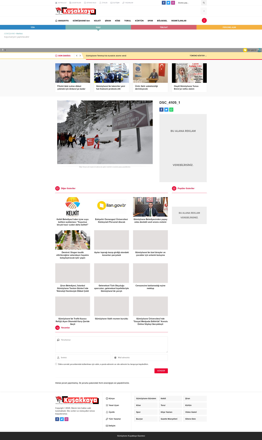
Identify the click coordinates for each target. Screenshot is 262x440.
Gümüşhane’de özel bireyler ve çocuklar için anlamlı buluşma (150, 253)
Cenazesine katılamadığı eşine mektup (150, 287)
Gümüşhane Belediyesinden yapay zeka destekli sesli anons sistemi (150, 220)
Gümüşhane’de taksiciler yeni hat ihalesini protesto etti (110, 87)
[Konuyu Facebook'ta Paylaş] (161, 110)
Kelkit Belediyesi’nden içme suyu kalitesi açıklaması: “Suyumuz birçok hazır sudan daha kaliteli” (73, 222)
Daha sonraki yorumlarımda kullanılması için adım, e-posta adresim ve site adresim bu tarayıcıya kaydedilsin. (103, 364)
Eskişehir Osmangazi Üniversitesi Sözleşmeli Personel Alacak (111, 220)
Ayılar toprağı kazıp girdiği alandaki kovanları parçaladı (111, 253)
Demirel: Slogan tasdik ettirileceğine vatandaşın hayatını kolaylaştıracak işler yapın (72, 255)
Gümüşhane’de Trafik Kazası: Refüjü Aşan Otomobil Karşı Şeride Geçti (73, 321)
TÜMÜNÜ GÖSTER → (198, 56)
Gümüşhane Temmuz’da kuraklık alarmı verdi (106, 55)
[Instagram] (173, 3)
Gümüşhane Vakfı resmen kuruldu (111, 318)
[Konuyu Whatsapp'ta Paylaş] (171, 110)
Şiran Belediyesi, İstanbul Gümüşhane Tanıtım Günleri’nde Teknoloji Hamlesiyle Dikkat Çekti (72, 288)
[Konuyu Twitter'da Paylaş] (166, 110)
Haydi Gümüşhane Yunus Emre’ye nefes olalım (186, 87)
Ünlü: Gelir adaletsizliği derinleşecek (146, 87)
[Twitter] (168, 3)
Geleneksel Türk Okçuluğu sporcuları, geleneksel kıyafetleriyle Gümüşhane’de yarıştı (111, 288)
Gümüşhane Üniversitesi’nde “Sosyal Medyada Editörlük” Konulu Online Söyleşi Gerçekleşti (150, 321)
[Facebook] (164, 3)
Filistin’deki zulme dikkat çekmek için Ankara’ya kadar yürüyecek (71, 89)
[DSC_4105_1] (105, 163)
